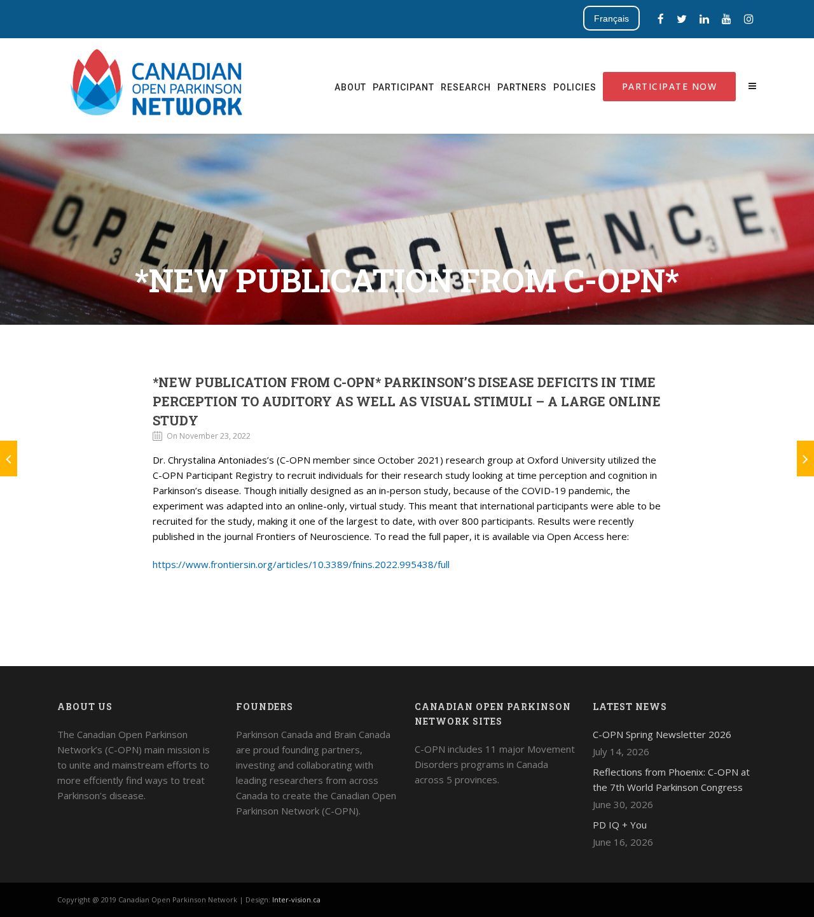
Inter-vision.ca (296, 899)
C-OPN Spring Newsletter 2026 (662, 734)
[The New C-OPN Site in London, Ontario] (805, 458)
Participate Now (669, 86)
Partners (522, 87)
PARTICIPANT (403, 87)
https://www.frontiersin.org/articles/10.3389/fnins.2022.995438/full (301, 564)
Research (466, 87)
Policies (575, 87)
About (350, 87)
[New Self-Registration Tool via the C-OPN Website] (8, 458)
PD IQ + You (620, 824)
